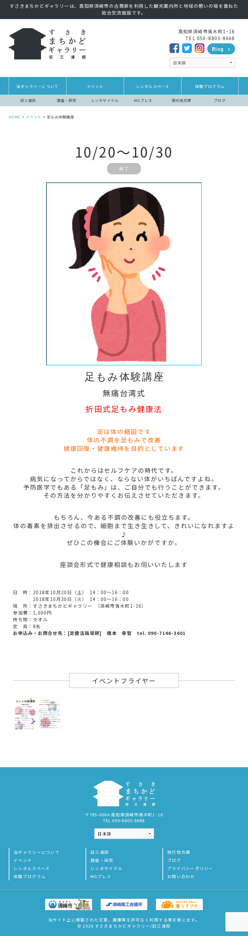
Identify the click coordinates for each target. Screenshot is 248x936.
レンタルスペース (153, 86)
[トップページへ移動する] (47, 43)
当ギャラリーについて (37, 86)
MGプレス (143, 100)
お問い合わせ (181, 876)
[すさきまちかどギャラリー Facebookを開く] (174, 47)
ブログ (219, 100)
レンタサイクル (105, 100)
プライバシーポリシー (190, 868)
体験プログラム (210, 86)
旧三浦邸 (28, 100)
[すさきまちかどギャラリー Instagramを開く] (199, 47)
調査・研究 (67, 100)
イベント (95, 86)
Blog (218, 49)
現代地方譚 (181, 100)
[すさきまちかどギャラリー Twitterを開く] (187, 47)
